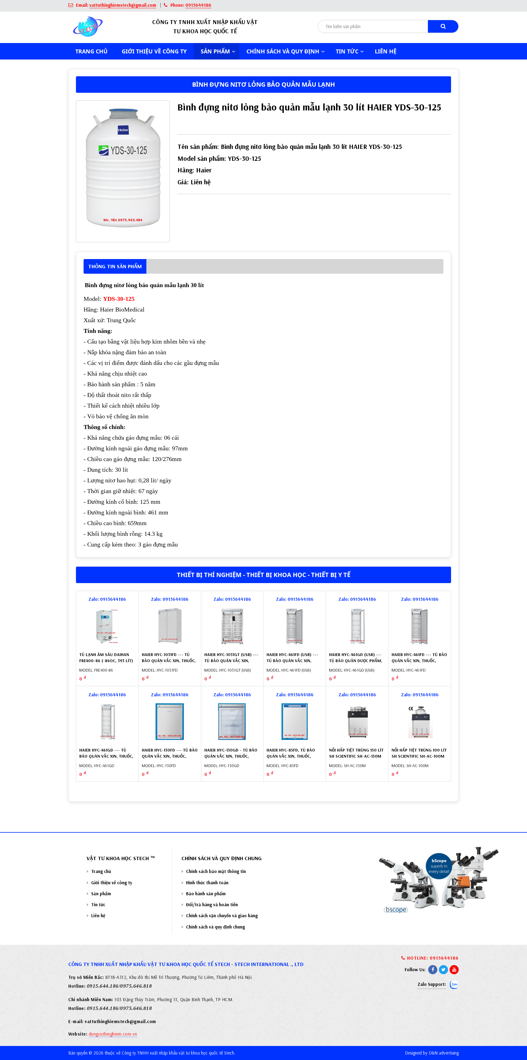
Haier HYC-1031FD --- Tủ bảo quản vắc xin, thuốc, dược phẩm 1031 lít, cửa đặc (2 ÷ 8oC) (169, 663)
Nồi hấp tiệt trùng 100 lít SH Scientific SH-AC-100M (419, 753)
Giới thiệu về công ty (154, 51)
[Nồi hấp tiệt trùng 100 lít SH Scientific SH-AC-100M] (420, 721)
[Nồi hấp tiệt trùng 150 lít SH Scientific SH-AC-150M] (357, 721)
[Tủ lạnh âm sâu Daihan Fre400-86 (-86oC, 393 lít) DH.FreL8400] (107, 626)
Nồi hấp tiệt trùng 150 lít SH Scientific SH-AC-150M (356, 753)
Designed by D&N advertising (432, 1053)
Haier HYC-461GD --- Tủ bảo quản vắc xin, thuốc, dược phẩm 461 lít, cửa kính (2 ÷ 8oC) (106, 759)
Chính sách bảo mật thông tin (216, 871)
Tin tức (98, 904)
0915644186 (198, 5)
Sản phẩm (101, 893)
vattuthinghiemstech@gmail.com (122, 5)
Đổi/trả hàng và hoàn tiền (212, 904)
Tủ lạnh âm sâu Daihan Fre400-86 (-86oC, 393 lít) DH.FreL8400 (106, 660)
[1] (443, 26)
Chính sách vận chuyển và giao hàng (222, 915)
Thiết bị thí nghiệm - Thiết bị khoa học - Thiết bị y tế (263, 575)
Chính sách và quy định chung (215, 927)
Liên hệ (385, 51)
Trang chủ (91, 51)
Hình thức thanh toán (207, 882)
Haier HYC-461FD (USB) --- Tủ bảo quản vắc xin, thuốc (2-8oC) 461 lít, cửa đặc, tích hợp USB (294, 663)
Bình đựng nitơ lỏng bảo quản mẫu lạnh (263, 84)
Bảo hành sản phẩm (206, 893)
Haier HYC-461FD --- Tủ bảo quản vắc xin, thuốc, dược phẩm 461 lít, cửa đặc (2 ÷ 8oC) (419, 663)
